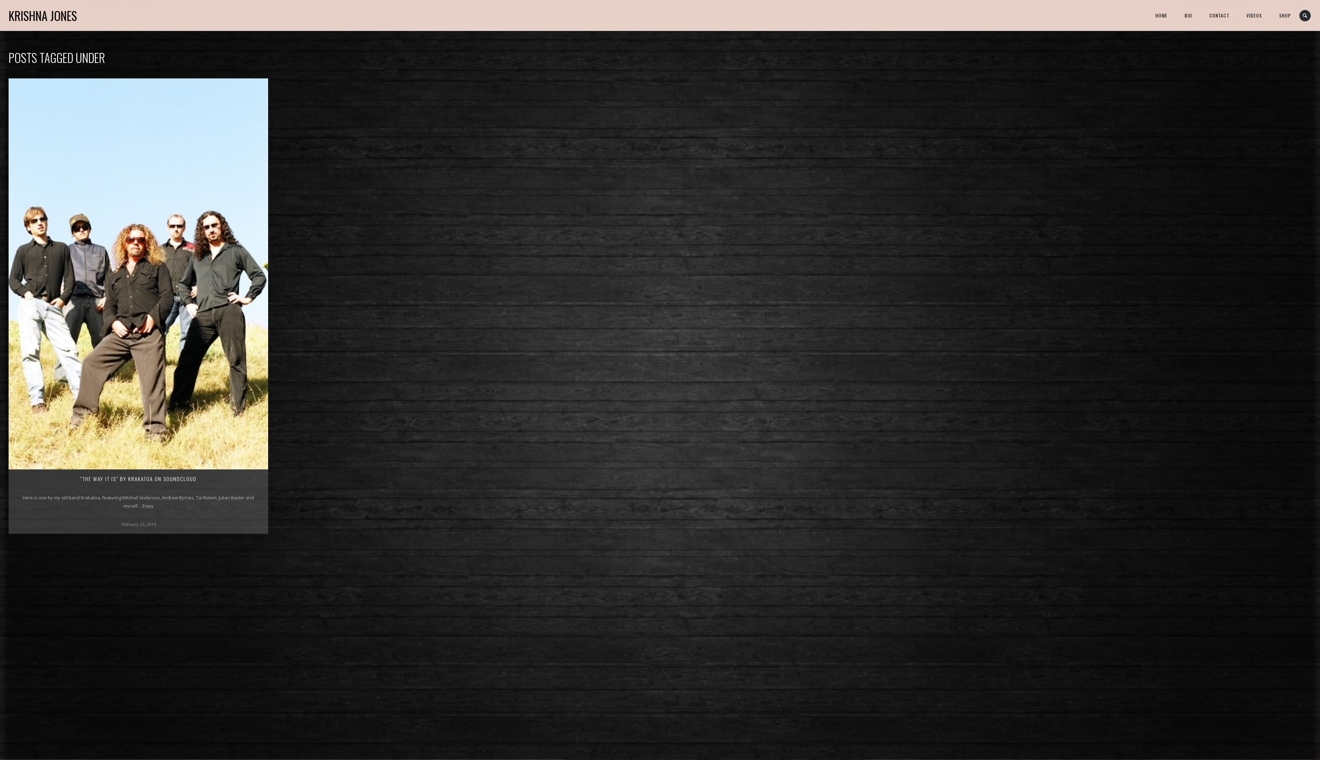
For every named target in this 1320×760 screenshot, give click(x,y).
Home (1161, 15)
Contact (1219, 15)
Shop (1285, 15)
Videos (1254, 15)
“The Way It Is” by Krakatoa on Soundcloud (138, 478)
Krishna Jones (43, 15)
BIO (1188, 15)
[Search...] (1305, 15)
